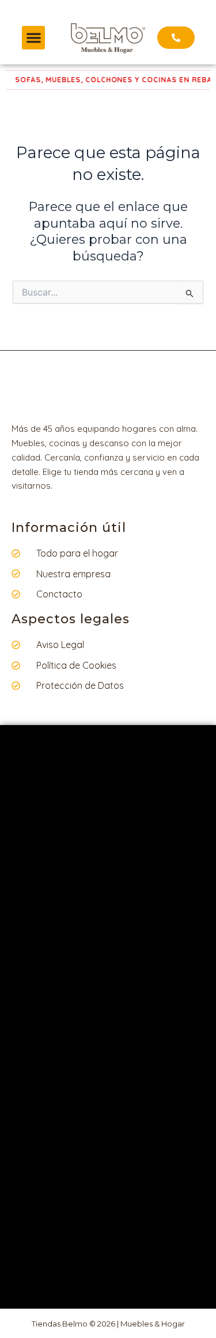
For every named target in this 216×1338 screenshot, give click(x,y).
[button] (34, 37)
